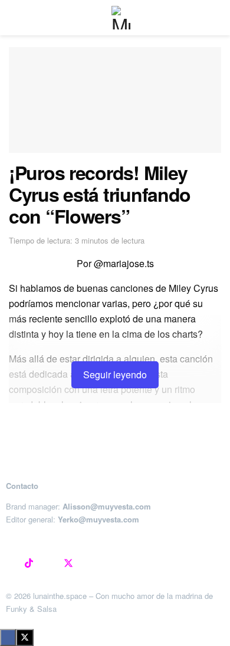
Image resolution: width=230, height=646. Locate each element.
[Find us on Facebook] (48, 563)
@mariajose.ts (124, 263)
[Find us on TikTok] (29, 563)
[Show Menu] (14, 17)
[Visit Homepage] (123, 17)
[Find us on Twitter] (68, 563)
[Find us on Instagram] (9, 563)
